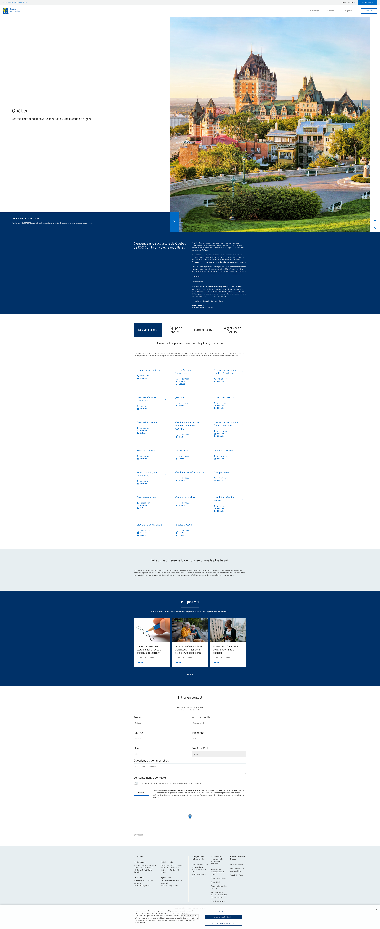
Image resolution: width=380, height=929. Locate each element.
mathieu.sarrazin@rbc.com (143, 868)
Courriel (138, 733)
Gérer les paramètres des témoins (223, 923)
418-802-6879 (222, 456)
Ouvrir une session (236, 865)
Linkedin (137, 872)
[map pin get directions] (190, 816)
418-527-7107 (145, 530)
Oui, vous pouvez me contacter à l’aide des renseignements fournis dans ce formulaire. (172, 783)
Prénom (138, 717)
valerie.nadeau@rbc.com (142, 885)
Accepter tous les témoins (223, 917)
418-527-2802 (184, 403)
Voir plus (190, 674)
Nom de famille (201, 717)
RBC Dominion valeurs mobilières (15, 2)
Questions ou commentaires (151, 760)
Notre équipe (314, 11)
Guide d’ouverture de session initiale (237, 870)
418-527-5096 (184, 503)
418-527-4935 (145, 503)
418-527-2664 (222, 431)
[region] (190, 819)
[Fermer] (376, 910)
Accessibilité (215, 882)
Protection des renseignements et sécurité (217, 872)
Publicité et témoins (218, 901)
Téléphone (198, 733)
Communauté (331, 11)
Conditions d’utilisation (219, 878)
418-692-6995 (184, 530)
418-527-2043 (145, 428)
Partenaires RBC (204, 330)
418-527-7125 (184, 379)
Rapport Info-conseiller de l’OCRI (219, 887)
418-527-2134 (145, 406)
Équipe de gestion (176, 330)
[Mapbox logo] (138, 835)
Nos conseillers (147, 330)
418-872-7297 (222, 506)
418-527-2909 (145, 376)
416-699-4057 (222, 403)
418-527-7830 (145, 481)
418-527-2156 (184, 435)
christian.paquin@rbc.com (170, 868)
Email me (143, 378)
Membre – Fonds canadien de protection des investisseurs (219, 895)
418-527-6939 (222, 478)
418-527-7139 (184, 456)
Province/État (200, 748)
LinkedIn (182, 384)
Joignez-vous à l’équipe (232, 330)
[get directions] (190, 816)
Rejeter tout (223, 912)
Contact (369, 11)
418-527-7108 (184, 478)
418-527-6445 (145, 456)
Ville (136, 748)
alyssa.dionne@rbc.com (169, 885)
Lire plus (140, 662)
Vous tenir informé (236, 875)
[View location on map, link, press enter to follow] (190, 819)
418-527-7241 (222, 379)
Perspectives (348, 11)
